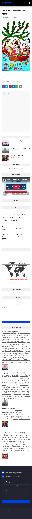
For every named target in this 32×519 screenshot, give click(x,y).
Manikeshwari (6, 17)
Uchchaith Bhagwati (7, 430)
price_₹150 (13, 215)
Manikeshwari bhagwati (16, 155)
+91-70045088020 (22, 226)
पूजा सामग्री (4, 236)
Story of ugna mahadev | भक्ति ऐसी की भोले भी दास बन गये (20, 149)
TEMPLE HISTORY (14, 220)
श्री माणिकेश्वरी (6, 3)
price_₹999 (21, 217)
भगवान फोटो (5, 234)
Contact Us (21, 516)
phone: (4, 273)
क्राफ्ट (17, 236)
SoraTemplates (14, 510)
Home (9, 516)
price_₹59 (5, 217)
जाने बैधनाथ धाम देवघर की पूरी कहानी (17, 141)
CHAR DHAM (6, 212)
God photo (6, 81)
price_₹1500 (14, 81)
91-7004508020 (21, 228)
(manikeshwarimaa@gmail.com (19, 279)
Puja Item (5, 220)
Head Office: (4, 261)
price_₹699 (13, 217)
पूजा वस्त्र (4, 239)
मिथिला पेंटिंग (19, 234)
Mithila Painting (23, 212)
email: (3, 279)
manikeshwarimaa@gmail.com (8, 228)
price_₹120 (5, 215)
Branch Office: (4, 267)
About (14, 516)
